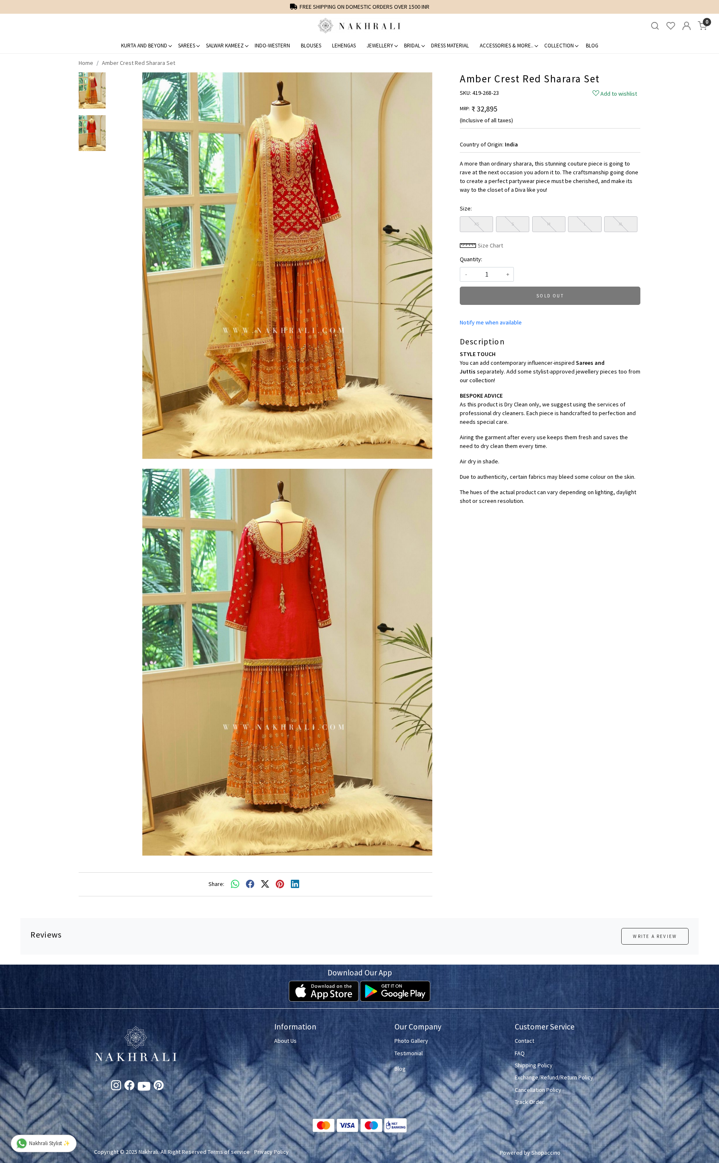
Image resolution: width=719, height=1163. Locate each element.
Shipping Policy (534, 1065)
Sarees (186, 45)
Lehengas (344, 45)
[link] (655, 26)
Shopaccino (545, 1152)
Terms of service (229, 1152)
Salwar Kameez (225, 45)
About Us (285, 1040)
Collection (559, 45)
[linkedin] (295, 884)
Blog (592, 45)
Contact (524, 1040)
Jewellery (380, 45)
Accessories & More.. (506, 45)
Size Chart (489, 245)
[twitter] (265, 884)
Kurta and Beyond (144, 45)
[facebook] (250, 884)
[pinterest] (280, 884)
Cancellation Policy (538, 1090)
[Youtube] (144, 1087)
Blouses (311, 45)
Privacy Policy (271, 1152)
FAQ (520, 1053)
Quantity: (471, 259)
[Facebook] (129, 1086)
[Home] (359, 26)
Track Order (529, 1102)
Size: (466, 208)
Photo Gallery (411, 1040)
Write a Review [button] (655, 936)
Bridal (412, 45)
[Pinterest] (158, 1086)
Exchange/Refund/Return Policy (554, 1077)
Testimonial (408, 1053)
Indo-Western (272, 45)
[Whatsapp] (235, 884)
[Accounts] (686, 25)
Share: (216, 884)
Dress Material (450, 45)
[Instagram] (116, 1086)
